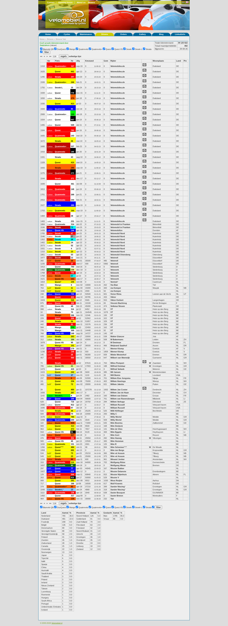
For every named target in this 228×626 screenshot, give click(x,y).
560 (72, 358)
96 (72, 432)
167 (72, 66)
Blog (161, 34)
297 (72, 77)
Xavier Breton (116, 496)
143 (72, 136)
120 (72, 114)
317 (72, 496)
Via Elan (114, 285)
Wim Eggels (115, 432)
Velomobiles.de (117, 66)
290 (72, 168)
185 (72, 152)
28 (72, 239)
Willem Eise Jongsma (120, 378)
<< (41, 56)
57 (72, 276)
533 (72, 423)
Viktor (113, 297)
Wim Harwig (116, 438)
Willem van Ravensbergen (122, 399)
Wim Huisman (116, 441)
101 (72, 345)
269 (72, 420)
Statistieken (45, 45)
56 (72, 321)
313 (72, 426)
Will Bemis (115, 375)
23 (72, 252)
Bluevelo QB (48, 49)
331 (72, 444)
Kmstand (89, 61)
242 (72, 372)
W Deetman (115, 342)
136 (72, 493)
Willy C (113, 414)
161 (72, 279)
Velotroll (114, 258)
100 (72, 399)
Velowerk (114, 267)
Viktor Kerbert (116, 300)
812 (72, 405)
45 (72, 441)
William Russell (117, 405)
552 (72, 438)
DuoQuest (61, 49)
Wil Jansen (115, 372)
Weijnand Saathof (118, 345)
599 (72, 318)
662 (72, 71)
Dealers (91, 2)
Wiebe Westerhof (118, 355)
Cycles (67, 34)
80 (72, 465)
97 (72, 408)
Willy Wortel (115, 417)
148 (72, 189)
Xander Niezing (117, 487)
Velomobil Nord (117, 233)
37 (72, 291)
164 (72, 339)
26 (72, 141)
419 (72, 369)
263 (72, 336)
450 (72, 390)
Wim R (113, 444)
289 (72, 205)
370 (72, 327)
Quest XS (118, 49)
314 (72, 224)
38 (72, 216)
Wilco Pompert (117, 363)
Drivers (104, 34)
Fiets (57, 61)
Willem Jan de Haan (119, 393)
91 (72, 324)
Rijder (113, 61)
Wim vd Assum (117, 453)
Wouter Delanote (118, 471)
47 (72, 233)
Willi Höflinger (117, 411)
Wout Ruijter (116, 480)
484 (72, 447)
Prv (185, 61)
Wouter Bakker (117, 468)
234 (72, 381)
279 (72, 98)
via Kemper (115, 288)
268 (72, 194)
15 (72, 87)
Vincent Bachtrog (118, 303)
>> (50, 56)
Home (48, 34)
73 (72, 227)
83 (72, 487)
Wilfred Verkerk (117, 369)
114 (72, 309)
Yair (112, 499)
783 (72, 130)
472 (72, 429)
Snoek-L (138, 49)
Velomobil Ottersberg (120, 255)
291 (72, 480)
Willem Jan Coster (118, 390)
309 (72, 330)
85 (72, 109)
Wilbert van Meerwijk (120, 358)
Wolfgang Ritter (117, 462)
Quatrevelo (83, 49)
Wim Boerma (116, 423)
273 (72, 173)
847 (72, 120)
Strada (148, 49)
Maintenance (86, 34)
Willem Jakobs (117, 384)
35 (72, 411)
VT (111, 309)
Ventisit (113, 282)
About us (81, 2)
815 (72, 477)
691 (72, 450)
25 (72, 355)
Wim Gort (114, 435)
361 (72, 184)
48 (72, 306)
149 (72, 333)
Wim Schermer (117, 447)
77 (72, 468)
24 (72, 242)
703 (72, 294)
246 (72, 82)
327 (72, 146)
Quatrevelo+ (97, 49)
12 (72, 258)
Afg (78, 61)
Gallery (142, 34)
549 (72, 125)
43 (72, 157)
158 (72, 270)
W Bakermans (116, 339)
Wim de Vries (116, 429)
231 (72, 221)
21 (72, 366)
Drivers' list (61, 39)
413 (72, 104)
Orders (123, 34)
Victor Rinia (116, 294)
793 (72, 267)
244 (72, 200)
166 (72, 483)
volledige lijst (75, 56)
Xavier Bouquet (117, 493)
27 (72, 236)
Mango (72, 49)
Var (48, 61)
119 (72, 462)
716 (72, 402)
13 (72, 490)
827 (72, 435)
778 (72, 93)
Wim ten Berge (117, 450)
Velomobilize (116, 230)
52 (72, 245)
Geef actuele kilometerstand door (54, 43)
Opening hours (65, 2)
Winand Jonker (117, 459)
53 (72, 255)
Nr (72, 61)
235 (72, 282)
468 (72, 303)
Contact (51, 2)
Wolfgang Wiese (118, 465)
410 (72, 162)
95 (72, 342)
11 (72, 288)
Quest (108, 49)
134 (72, 499)
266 (72, 315)
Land (178, 61)
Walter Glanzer (117, 336)
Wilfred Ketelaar (117, 366)
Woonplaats (158, 61)
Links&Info (180, 34)
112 (72, 363)
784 (72, 417)
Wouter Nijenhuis (118, 474)
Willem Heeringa (118, 381)
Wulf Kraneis (116, 483)
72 (72, 384)
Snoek (129, 49)
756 (72, 273)
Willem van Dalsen (119, 396)
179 (72, 349)
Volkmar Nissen (117, 306)
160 (72, 210)
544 (72, 474)
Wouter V (114, 477)
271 (72, 178)
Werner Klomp (117, 349)
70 (72, 312)
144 (72, 230)
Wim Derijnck (116, 426)
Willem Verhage (117, 402)
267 (72, 393)
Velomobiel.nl (56, 623)
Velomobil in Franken (120, 224)
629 (72, 471)
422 (72, 297)
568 (72, 300)
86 (72, 459)
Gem (106, 61)
